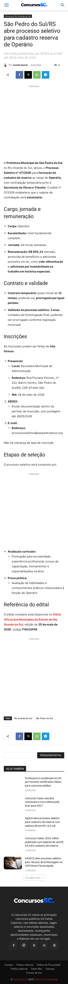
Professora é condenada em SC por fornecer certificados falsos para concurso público (43, 782)
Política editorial (24, 964)
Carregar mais (32, 877)
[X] (28, 75)
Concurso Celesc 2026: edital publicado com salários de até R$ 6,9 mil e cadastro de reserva (44, 842)
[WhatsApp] (37, 75)
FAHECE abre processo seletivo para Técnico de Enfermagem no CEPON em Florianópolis (44, 862)
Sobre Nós (36, 968)
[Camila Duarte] (6, 65)
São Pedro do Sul (44, 718)
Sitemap (50, 968)
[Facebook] (19, 75)
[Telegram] (45, 75)
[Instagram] (24, 945)
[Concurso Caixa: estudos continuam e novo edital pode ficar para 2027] (13, 803)
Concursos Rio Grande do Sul (18, 16)
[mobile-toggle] (6, 5)
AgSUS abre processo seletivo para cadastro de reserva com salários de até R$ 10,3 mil (42, 822)
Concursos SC (20, 979)
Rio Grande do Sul (23, 718)
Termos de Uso (34, 972)
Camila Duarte (20, 64)
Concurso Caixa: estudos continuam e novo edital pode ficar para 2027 (42, 802)
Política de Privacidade (48, 964)
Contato (9, 964)
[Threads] (54, 945)
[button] (62, 5)
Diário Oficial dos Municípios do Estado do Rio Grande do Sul (32, 619)
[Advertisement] (34, 122)
